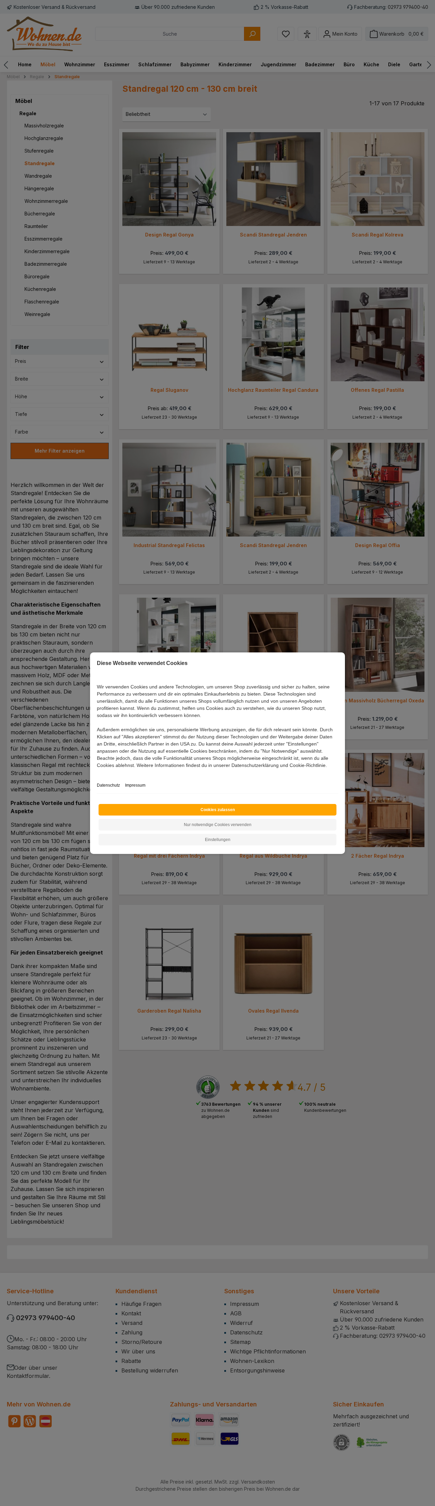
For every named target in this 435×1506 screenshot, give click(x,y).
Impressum (135, 785)
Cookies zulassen (218, 809)
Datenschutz (108, 785)
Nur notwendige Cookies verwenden (217, 824)
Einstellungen (217, 839)
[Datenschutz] (97, 772)
